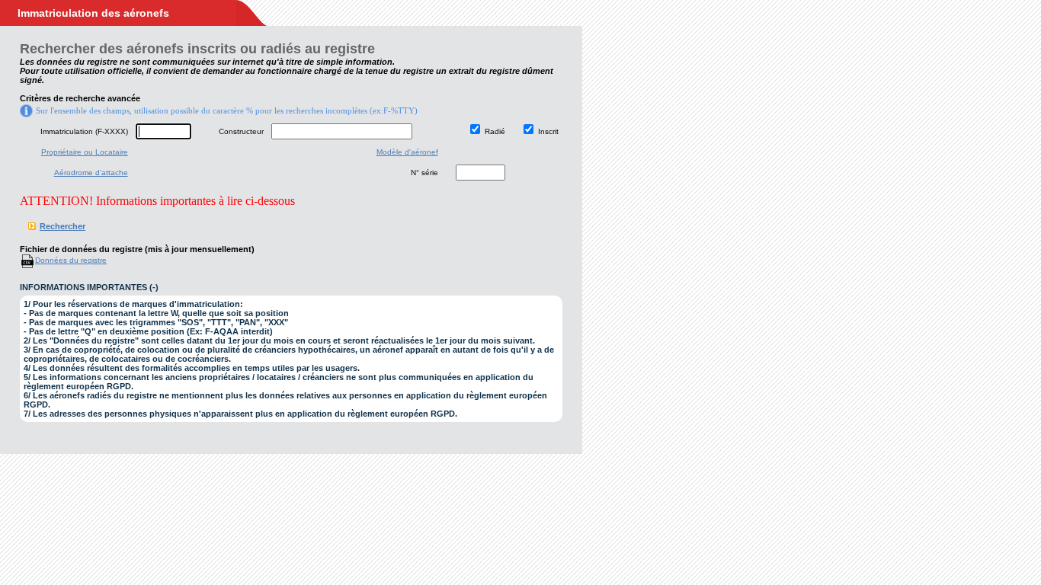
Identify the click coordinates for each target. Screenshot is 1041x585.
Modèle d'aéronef (407, 152)
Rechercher (62, 226)
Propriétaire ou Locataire (84, 152)
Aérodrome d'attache (91, 172)
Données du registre (71, 260)
